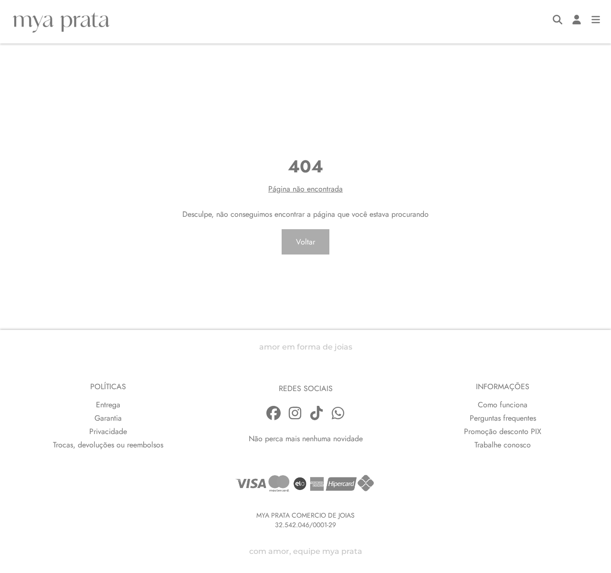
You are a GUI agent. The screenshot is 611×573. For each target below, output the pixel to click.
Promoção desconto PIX (502, 431)
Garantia (108, 418)
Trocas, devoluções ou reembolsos (108, 444)
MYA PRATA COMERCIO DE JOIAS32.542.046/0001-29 (305, 520)
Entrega (108, 404)
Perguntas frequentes (503, 418)
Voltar (305, 241)
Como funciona (502, 404)
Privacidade (108, 431)
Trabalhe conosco (502, 444)
